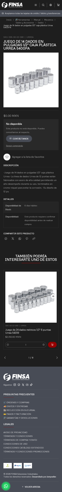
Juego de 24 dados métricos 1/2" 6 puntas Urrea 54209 (28, 331)
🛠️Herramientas (22, 20)
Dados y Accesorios (25, 23)
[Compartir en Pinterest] (26, 238)
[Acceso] (51, 5)
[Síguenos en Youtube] (27, 384)
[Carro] (58, 5)
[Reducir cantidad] (7, 344)
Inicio (9, 20)
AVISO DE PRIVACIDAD (15, 432)
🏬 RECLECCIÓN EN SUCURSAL (19, 410)
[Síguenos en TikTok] (31, 384)
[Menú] (36, 5)
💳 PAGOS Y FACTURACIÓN (17, 414)
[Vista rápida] (53, 296)
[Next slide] (56, 357)
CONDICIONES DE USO (15, 444)
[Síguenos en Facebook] (18, 384)
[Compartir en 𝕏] (12, 238)
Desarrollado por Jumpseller (44, 477)
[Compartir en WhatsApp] (19, 238)
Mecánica (48, 20)
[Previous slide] (5, 357)
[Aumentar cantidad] (43, 344)
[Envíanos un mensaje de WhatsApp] (6, 486)
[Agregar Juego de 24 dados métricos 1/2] (52, 345)
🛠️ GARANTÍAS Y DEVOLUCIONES (20, 418)
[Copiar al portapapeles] (33, 238)
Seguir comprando (14, 146)
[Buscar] (43, 5)
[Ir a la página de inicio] (12, 5)
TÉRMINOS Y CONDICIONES (18, 436)
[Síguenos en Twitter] (23, 384)
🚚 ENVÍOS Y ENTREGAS (15, 406)
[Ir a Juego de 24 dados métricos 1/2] (31, 297)
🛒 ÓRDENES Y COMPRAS (16, 402)
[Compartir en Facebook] (5, 238)
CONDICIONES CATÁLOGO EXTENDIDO (23, 447)
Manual (37, 20)
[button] (31, 487)
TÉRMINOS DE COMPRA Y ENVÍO (20, 440)
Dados (41, 23)
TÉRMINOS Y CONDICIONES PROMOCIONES (26, 451)
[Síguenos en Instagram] (14, 384)
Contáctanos (20, 138)
